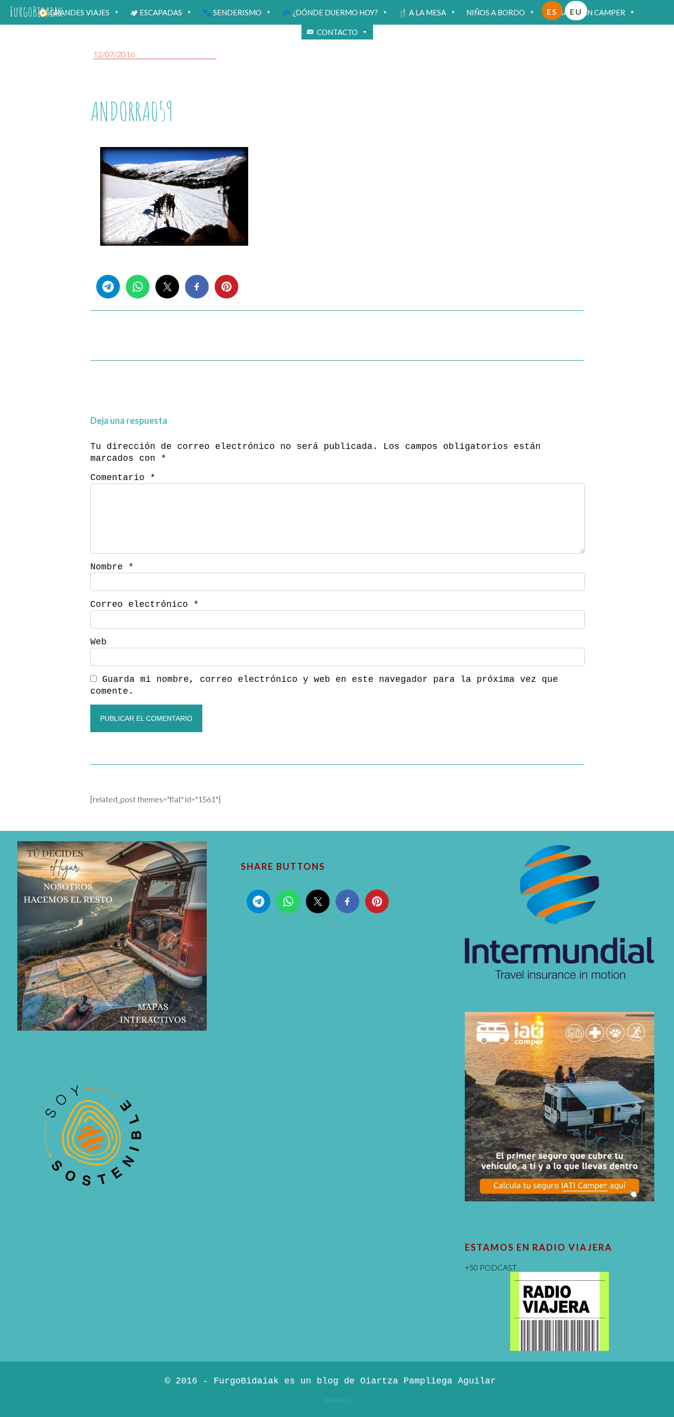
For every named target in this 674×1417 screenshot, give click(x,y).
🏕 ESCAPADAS (156, 12)
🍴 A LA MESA (422, 12)
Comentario (122, 478)
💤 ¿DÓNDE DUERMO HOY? (330, 12)
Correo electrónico (144, 604)
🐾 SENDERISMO (232, 12)
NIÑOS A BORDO (495, 12)
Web (98, 642)
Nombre (112, 567)
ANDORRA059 (131, 111)
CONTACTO (337, 32)
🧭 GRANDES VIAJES (74, 12)
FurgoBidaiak (36, 11)
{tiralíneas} (337, 1400)
